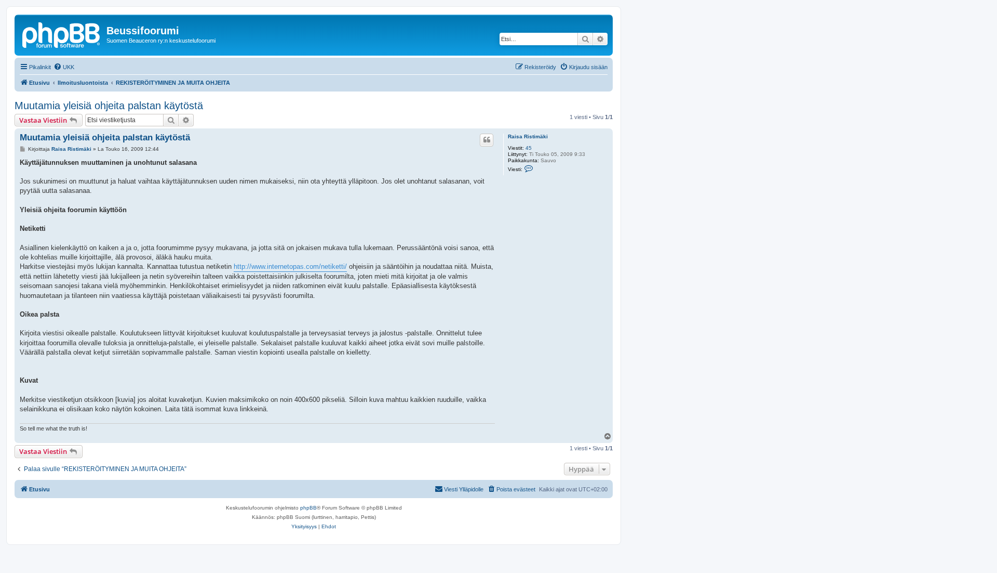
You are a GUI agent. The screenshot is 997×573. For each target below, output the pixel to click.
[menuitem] (63, 67)
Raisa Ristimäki (528, 136)
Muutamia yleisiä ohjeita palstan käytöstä (109, 105)
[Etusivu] (61, 33)
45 (529, 148)
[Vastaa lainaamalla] (486, 140)
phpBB (308, 508)
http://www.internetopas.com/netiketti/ (290, 266)
